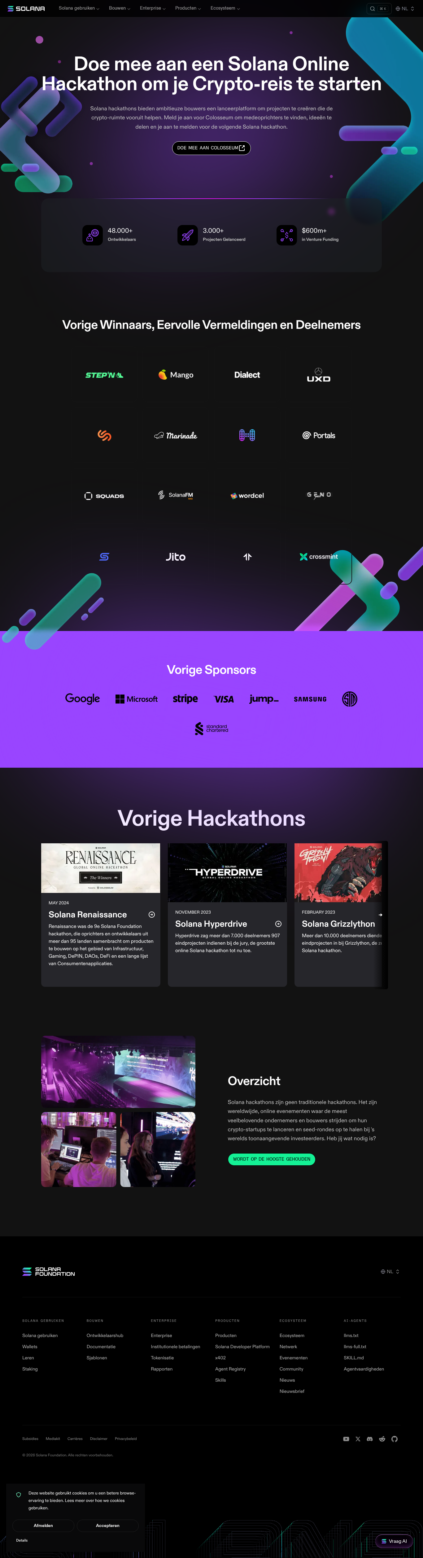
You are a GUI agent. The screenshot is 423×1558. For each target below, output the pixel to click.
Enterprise (150, 8)
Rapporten (161, 1369)
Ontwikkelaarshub (105, 1336)
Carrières (75, 1439)
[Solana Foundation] (48, 1271)
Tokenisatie (162, 1358)
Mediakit (53, 1439)
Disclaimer (98, 1439)
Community (291, 1369)
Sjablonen (97, 1358)
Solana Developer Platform (242, 1347)
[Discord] (370, 1439)
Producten (185, 8)
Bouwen (117, 8)
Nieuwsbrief (292, 1391)
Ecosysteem (223, 8)
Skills (220, 1380)
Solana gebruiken (77, 8)
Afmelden (43, 1525)
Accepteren (108, 1525)
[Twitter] (358, 1439)
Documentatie (101, 1347)
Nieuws (287, 1380)
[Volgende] (380, 915)
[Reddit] (382, 1439)
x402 (220, 1358)
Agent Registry (230, 1369)
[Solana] (26, 8)
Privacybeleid (126, 1439)
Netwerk (288, 1347)
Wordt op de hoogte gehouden (271, 1159)
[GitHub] (394, 1439)
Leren (28, 1358)
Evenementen (294, 1358)
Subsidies (30, 1439)
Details (22, 1540)
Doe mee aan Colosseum (207, 148)
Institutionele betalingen (175, 1347)
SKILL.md (354, 1358)
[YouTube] (346, 1439)
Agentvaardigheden (364, 1369)
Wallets (29, 1347)
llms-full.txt (355, 1347)
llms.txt (351, 1336)
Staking (30, 1369)
